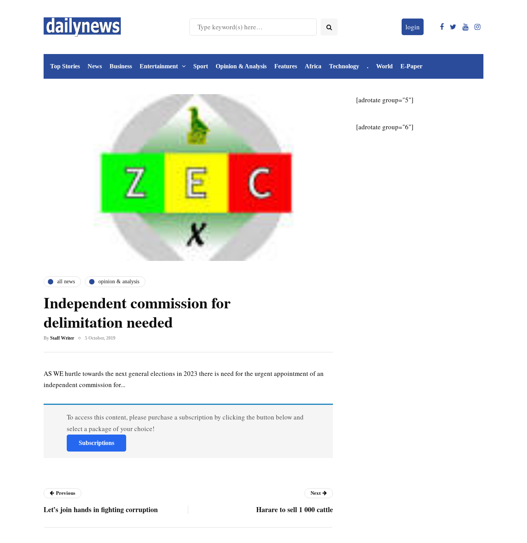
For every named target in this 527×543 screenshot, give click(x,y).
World (384, 66)
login (412, 26)
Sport (200, 66)
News (95, 66)
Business (121, 66)
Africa (313, 66)
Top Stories (65, 66)
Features (285, 66)
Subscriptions (96, 443)
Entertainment (159, 66)
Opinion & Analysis (241, 66)
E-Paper (411, 66)
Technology (344, 66)
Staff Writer (62, 338)
